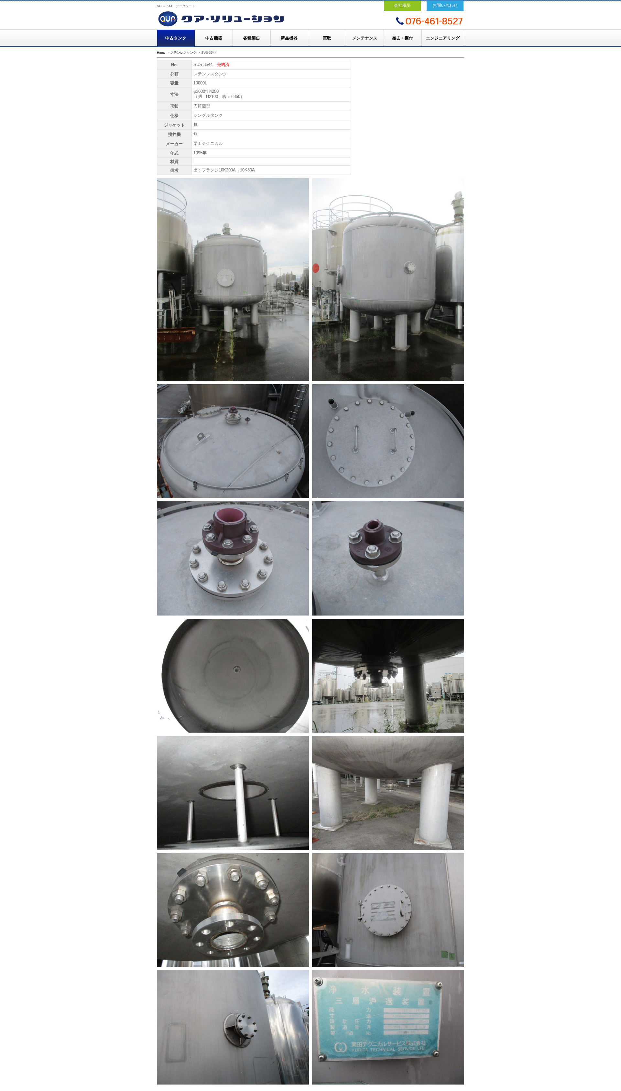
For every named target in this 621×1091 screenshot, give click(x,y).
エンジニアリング (443, 38)
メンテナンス (364, 38)
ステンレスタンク (183, 52)
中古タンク (175, 38)
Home (161, 52)
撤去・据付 (402, 38)
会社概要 (402, 5)
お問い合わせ (445, 5)
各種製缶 (251, 38)
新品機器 (289, 38)
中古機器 (213, 38)
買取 (327, 38)
